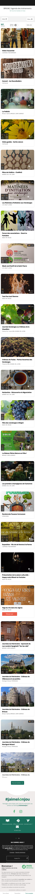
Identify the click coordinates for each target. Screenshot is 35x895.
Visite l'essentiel (8, 51)
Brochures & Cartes (7, 824)
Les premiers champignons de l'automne (17, 484)
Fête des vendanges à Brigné (13, 423)
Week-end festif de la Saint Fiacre (14, 266)
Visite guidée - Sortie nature (12, 142)
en (19, 838)
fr (16, 838)
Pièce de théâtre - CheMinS (12, 172)
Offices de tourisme (18, 824)
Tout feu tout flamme (10, 296)
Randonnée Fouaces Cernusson (13, 514)
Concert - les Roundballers (12, 81)
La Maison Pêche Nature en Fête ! (14, 453)
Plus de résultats (16, 783)
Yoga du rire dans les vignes (12, 608)
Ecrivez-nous (17, 830)
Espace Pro (17, 858)
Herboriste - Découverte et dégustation (17, 392)
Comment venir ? (28, 824)
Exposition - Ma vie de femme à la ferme (17, 544)
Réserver (9, 614)
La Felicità (6, 111)
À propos (12, 852)
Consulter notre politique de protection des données (13, 887)
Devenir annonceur (20, 852)
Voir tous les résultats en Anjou (17, 10)
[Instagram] (20, 811)
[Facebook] (14, 811)
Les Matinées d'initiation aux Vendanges (17, 203)
